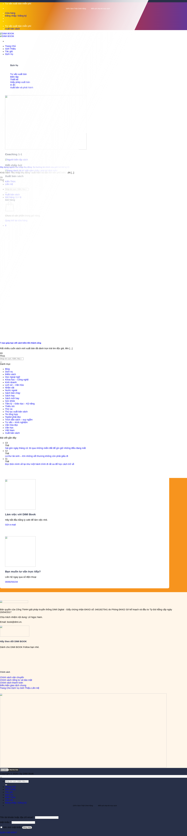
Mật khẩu (5, 822)
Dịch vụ (9, 371)
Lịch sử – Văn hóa (14, 385)
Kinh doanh (11, 382)
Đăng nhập (27, 828)
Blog (7, 369)
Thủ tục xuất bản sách (16, 411)
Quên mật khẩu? (8, 832)
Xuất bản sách (12, 433)
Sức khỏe (10, 401)
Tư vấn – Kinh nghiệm (16, 422)
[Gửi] (6, 784)
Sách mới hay (12, 398)
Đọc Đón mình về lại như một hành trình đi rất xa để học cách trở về (39, 464)
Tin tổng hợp (11, 414)
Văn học (9, 427)
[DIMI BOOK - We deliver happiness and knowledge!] (7, 34)
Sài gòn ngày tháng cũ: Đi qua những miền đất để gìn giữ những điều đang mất (45, 448)
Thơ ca (8, 409)
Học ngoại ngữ (12, 377)
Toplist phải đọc (13, 417)
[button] (16, 15)
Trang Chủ (10, 46)
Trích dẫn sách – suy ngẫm (19, 419)
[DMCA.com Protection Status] (9, 771)
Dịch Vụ (9, 54)
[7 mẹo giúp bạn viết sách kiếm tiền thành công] (57, 337)
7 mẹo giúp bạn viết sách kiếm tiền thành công (20, 343)
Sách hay (10, 395)
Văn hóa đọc (11, 425)
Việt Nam (10, 430)
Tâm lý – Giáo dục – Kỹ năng (20, 403)
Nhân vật (9, 387)
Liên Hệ (9, 800)
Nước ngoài (11, 390)
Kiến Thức (10, 797)
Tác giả (9, 51)
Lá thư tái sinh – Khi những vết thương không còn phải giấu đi (36, 456)
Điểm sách (10, 374)
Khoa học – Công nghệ (16, 379)
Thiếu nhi (10, 406)
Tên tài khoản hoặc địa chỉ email (17, 817)
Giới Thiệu (10, 49)
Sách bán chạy (12, 393)
